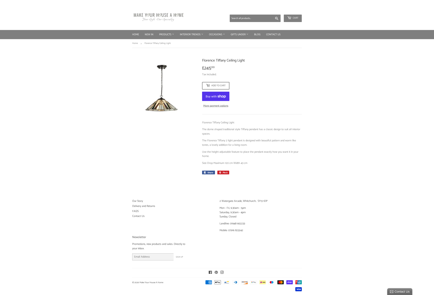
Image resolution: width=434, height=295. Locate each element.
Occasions (216, 34)
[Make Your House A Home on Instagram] (222, 273)
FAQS (135, 211)
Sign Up (179, 257)
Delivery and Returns (143, 206)
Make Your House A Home (151, 282)
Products (165, 34)
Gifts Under (238, 34)
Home (135, 34)
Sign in (275, 10)
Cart (295, 18)
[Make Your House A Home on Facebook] (210, 273)
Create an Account (292, 10)
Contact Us (273, 34)
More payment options (215, 106)
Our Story (137, 201)
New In (149, 34)
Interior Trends (190, 34)
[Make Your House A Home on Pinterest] (216, 273)
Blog (257, 34)
